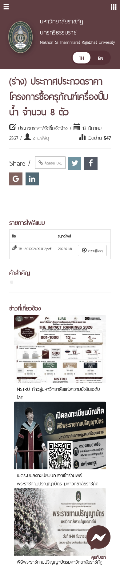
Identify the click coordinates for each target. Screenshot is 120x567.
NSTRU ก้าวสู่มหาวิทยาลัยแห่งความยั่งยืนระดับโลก (58, 392)
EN (100, 57)
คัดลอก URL (52, 162)
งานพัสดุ (41, 137)
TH (81, 57)
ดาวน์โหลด (95, 250)
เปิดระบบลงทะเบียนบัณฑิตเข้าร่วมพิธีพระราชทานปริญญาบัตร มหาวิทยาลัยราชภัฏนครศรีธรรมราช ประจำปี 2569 (57, 483)
